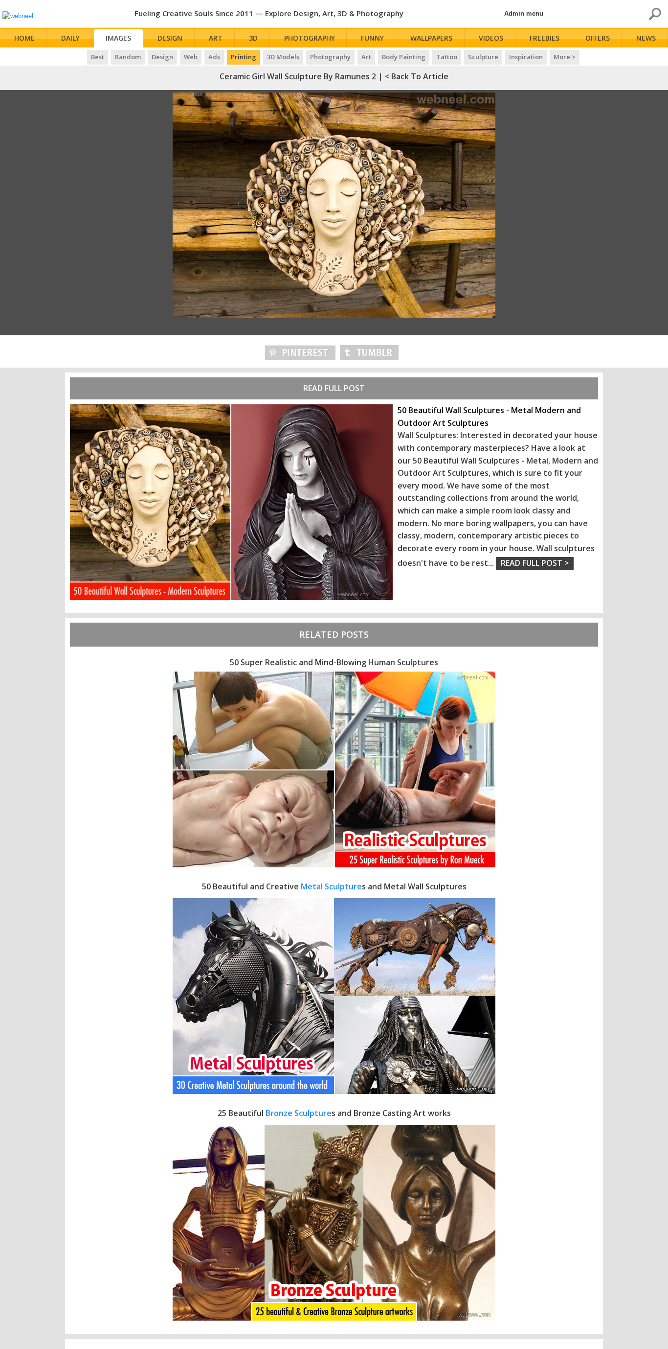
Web (191, 56)
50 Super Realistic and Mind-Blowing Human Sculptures (334, 662)
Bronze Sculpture (299, 1113)
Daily (70, 38)
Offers (597, 38)
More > (565, 56)
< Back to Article (416, 76)
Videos (491, 38)
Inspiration (526, 56)
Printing (243, 56)
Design (169, 38)
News (646, 38)
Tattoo (446, 56)
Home (24, 38)
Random (128, 56)
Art (216, 38)
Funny (372, 38)
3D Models (283, 56)
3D (253, 38)
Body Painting (403, 56)
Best (97, 56)
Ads (214, 56)
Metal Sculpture (331, 886)
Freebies (544, 38)
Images (118, 38)
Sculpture (483, 56)
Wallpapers (431, 38)
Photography (309, 38)
